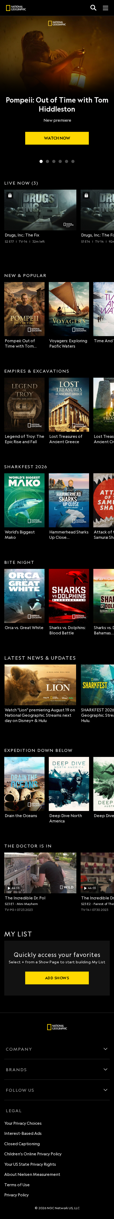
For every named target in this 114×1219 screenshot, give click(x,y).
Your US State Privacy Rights (30, 1164)
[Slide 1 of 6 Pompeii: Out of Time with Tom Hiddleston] (41, 161)
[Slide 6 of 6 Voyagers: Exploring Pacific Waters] (73, 161)
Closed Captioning (22, 1143)
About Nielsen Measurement (32, 1174)
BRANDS (16, 1069)
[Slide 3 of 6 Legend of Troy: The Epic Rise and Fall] (54, 161)
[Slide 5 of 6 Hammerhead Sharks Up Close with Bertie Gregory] (66, 161)
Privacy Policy (16, 1194)
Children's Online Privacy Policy (33, 1153)
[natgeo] (16, 9)
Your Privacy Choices (23, 1123)
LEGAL (14, 1110)
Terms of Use (17, 1184)
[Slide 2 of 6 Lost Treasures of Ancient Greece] (47, 161)
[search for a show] (93, 7)
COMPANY (19, 1049)
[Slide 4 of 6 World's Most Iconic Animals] (60, 161)
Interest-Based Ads (23, 1133)
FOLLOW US (20, 1090)
